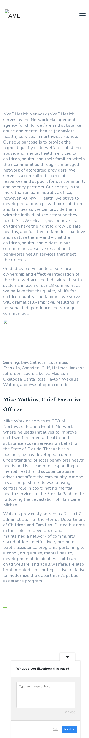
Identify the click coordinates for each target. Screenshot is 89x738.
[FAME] (12, 14)
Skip (55, 729)
